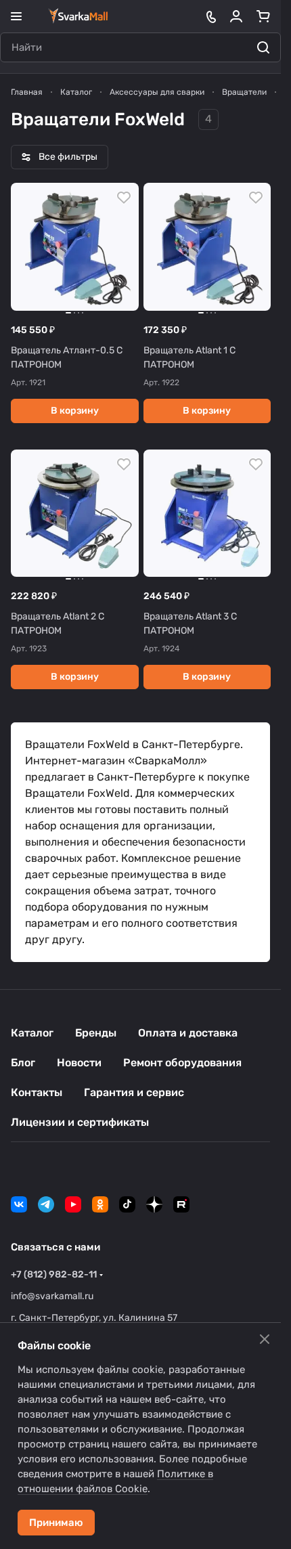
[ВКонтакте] (19, 1204)
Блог (23, 1062)
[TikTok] (127, 1204)
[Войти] (236, 16)
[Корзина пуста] (263, 16)
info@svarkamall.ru (52, 1296)
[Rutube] (181, 1204)
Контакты (36, 1092)
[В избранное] (124, 197)
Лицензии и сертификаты (80, 1122)
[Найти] (263, 47)
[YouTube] (73, 1204)
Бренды (95, 1032)
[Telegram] (46, 1204)
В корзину (75, 410)
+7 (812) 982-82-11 (54, 1274)
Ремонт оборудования (182, 1062)
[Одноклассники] (100, 1204)
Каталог (32, 1032)
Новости (79, 1062)
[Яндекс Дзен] (154, 1204)
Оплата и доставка (188, 1032)
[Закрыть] (264, 1339)
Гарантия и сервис (134, 1092)
